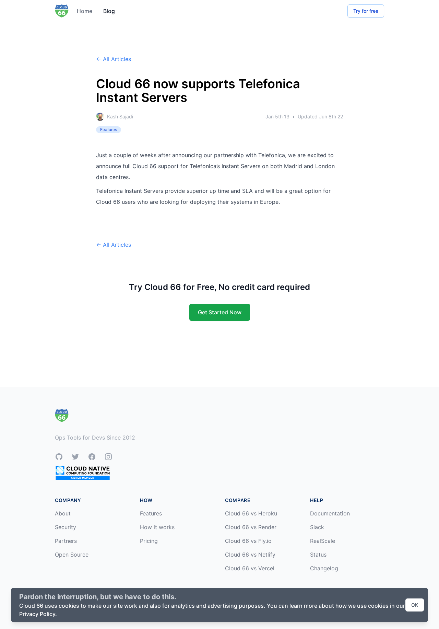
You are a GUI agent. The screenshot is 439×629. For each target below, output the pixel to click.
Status (318, 554)
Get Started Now (219, 312)
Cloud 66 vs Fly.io (248, 540)
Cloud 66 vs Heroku (251, 513)
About (63, 513)
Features (151, 513)
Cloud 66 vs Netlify (250, 554)
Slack (317, 527)
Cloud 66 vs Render (250, 527)
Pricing (149, 540)
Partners (66, 540)
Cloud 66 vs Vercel (249, 568)
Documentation (330, 513)
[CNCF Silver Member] (82, 472)
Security (65, 527)
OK (414, 605)
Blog (109, 11)
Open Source (71, 554)
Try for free (365, 11)
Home (84, 11)
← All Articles (113, 59)
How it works (157, 527)
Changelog (324, 568)
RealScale (322, 540)
